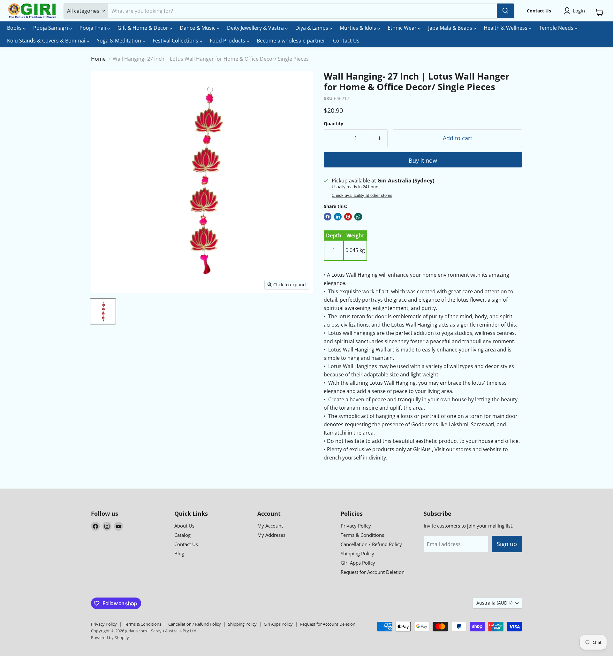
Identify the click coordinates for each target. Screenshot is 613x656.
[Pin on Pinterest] (348, 216)
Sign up (507, 544)
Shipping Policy (357, 553)
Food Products (228, 40)
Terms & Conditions (362, 535)
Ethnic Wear (403, 27)
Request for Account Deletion (373, 572)
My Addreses (271, 535)
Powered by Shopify (110, 637)
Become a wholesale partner (291, 40)
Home (98, 59)
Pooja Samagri (51, 27)
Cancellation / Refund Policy (371, 544)
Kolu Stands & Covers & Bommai (47, 40)
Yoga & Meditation (119, 40)
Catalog (182, 535)
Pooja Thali (93, 27)
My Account (270, 525)
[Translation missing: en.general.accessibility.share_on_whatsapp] (358, 216)
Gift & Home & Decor (143, 27)
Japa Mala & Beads (450, 27)
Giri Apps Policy (358, 563)
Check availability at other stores (362, 195)
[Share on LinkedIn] (338, 216)
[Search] (505, 11)
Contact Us (346, 40)
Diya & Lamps (312, 27)
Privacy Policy (356, 525)
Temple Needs (557, 27)
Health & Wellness (506, 27)
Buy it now (423, 160)
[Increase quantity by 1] (379, 138)
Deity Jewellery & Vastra (256, 27)
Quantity (333, 123)
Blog (179, 553)
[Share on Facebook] (327, 216)
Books (15, 27)
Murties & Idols (358, 27)
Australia (494, 603)
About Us (184, 525)
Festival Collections (176, 40)
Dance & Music (198, 27)
